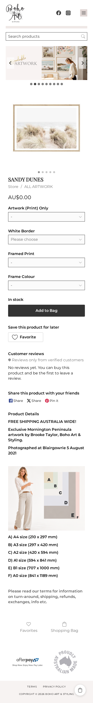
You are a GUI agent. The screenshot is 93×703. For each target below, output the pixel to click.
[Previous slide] (10, 63)
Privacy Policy (54, 686)
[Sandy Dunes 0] (46, 130)
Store (13, 186)
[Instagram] (68, 13)
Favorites (28, 630)
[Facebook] (58, 13)
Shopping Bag (64, 630)
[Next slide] (82, 63)
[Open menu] (83, 12)
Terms (32, 686)
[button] (25, 337)
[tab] (31, 84)
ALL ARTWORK (38, 186)
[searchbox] (46, 36)
